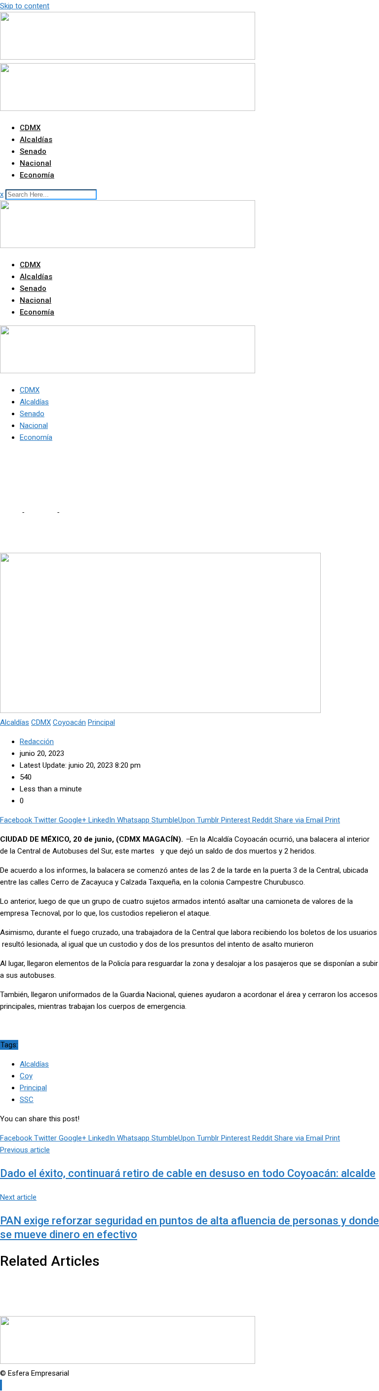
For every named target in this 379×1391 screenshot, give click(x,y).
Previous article (25, 1149)
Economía (37, 175)
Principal (33, 1087)
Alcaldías (36, 139)
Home (10, 512)
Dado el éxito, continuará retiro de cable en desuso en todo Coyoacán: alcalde (188, 1173)
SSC (27, 1099)
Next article (18, 1197)
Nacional (35, 163)
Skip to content (24, 5)
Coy (26, 1075)
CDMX (30, 127)
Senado (33, 151)
